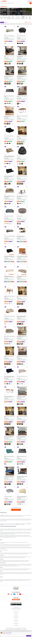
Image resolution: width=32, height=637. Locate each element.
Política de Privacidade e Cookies (7, 633)
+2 (11, 143)
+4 (11, 163)
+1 (11, 123)
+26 (11, 103)
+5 (11, 83)
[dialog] (16, 633)
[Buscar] (31, 3)
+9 (11, 63)
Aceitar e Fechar (28, 635)
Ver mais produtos (16, 509)
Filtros (3, 22)
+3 (11, 223)
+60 (24, 143)
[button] (6, 22)
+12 (24, 83)
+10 (24, 43)
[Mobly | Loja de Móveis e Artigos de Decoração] (4, 1)
